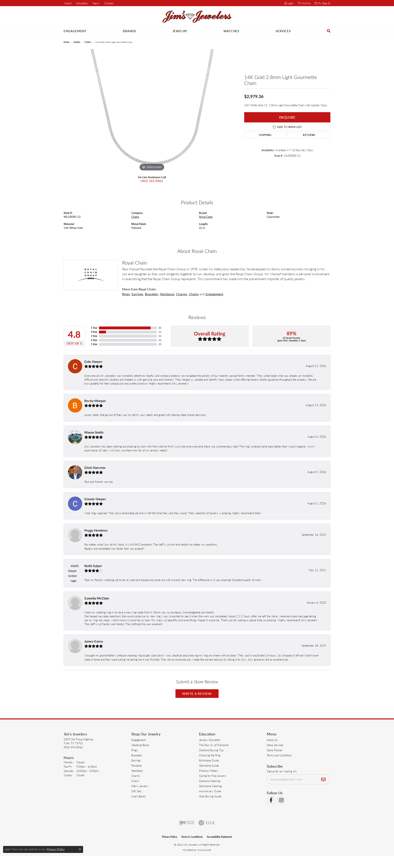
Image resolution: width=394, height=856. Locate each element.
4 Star (94, 332)
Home (66, 42)
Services (283, 31)
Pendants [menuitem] (136, 765)
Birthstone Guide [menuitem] (209, 760)
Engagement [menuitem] (138, 740)
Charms (181, 294)
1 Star (94, 344)
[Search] (328, 30)
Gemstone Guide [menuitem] (209, 765)
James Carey (93, 641)
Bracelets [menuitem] (136, 755)
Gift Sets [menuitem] (136, 791)
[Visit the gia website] (206, 823)
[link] (67, 3)
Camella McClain (96, 598)
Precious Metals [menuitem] (208, 771)
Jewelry (180, 31)
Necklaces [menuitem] (137, 771)
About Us (272, 740)
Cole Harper (93, 361)
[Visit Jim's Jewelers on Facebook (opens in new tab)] (271, 800)
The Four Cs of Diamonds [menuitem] (214, 745)
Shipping (265, 135)
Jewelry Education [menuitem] (209, 740)
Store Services (275, 745)
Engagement (75, 31)
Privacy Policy (169, 837)
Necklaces (167, 294)
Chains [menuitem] (135, 781)
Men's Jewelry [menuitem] (139, 786)
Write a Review (197, 693)
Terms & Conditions (192, 837)
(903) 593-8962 (152, 181)
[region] (151, 110)
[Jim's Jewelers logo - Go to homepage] (197, 16)
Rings (126, 294)
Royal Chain (206, 217)
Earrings (137, 294)
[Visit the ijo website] (187, 823)
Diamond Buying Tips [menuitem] (211, 750)
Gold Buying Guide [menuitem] (210, 796)
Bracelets (151, 294)
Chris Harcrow (94, 467)
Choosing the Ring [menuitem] (209, 755)
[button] (82, 3)
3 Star (94, 336)
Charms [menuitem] (135, 776)
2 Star (94, 340)
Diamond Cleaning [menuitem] (209, 781)
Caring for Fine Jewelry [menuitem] (212, 776)
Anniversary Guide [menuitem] (210, 791)
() (160, 328)
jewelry (76, 42)
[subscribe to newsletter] (323, 779)
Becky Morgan (95, 400)
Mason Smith (93, 432)
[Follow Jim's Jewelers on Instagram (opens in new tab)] (281, 800)
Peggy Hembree (96, 530)
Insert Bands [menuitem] (138, 796)
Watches (231, 31)
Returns (309, 135)
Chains (88, 42)
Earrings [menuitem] (136, 760)
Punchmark (204, 850)
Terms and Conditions (279, 755)
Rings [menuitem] (134, 750)
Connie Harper (95, 498)
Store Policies (275, 750)
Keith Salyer (93, 565)
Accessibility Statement (219, 837)
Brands (129, 31)
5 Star (94, 328)
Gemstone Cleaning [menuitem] (210, 786)
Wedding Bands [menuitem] (140, 745)
